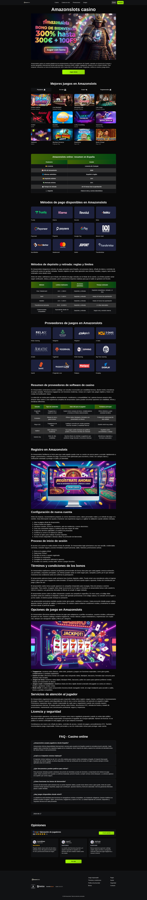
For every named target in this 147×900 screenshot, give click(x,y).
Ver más (73, 861)
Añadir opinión (106, 833)
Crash (83, 89)
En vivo (61, 89)
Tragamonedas (104, 89)
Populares (40, 89)
